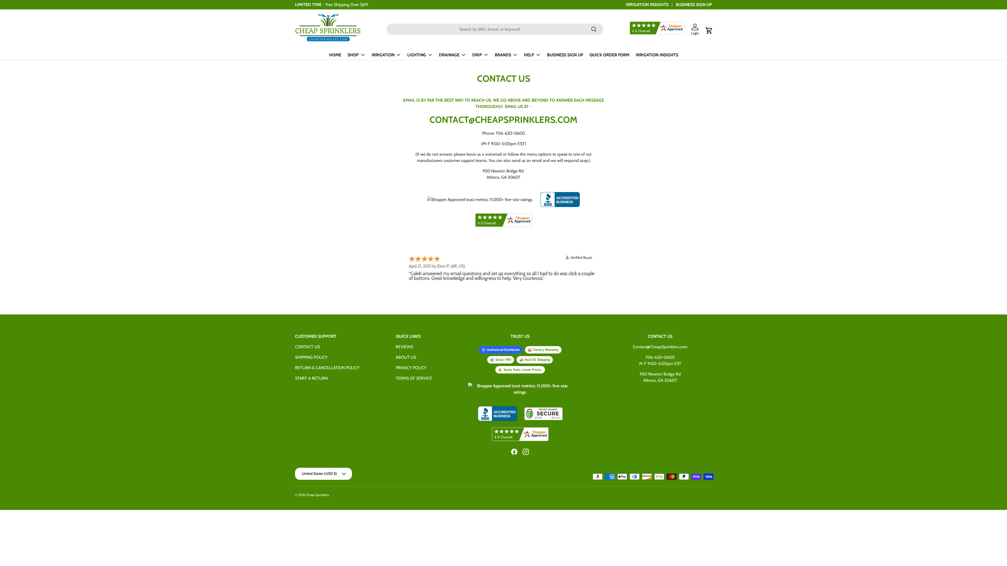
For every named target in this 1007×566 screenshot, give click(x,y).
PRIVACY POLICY (411, 367)
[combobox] (495, 29)
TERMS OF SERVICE (414, 378)
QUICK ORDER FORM (609, 54)
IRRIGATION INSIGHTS (647, 4)
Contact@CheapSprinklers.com (660, 346)
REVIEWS (404, 346)
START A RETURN (311, 378)
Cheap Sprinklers (317, 495)
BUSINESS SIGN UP (694, 4)
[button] (709, 30)
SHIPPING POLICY (311, 357)
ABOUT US (406, 357)
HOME (335, 54)
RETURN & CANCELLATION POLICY (327, 367)
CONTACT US (307, 346)
